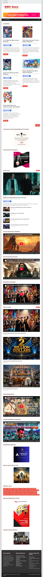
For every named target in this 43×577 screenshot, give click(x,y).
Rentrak (18, 493)
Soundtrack (35, 493)
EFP (35, 490)
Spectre (5, 494)
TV (3, 38)
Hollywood (11, 491)
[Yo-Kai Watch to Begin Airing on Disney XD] (12, 32)
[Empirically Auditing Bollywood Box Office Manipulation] (6, 207)
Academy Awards (16, 488)
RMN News (18, 564)
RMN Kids (18, 559)
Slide (6, 196)
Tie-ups (27, 69)
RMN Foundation (19, 565)
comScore (18, 490)
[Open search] (39, 20)
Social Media (28, 493)
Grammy (7, 491)
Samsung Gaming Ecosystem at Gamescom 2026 (19, 224)
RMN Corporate (19, 563)
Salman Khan (22, 493)
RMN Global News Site (20, 555)
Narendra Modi (34, 491)
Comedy (14, 490)
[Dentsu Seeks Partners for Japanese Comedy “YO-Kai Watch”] (12, 97)
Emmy (37, 490)
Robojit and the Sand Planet (21, 560)
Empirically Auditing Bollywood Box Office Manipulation (20, 207)
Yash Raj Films (33, 494)
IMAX (15, 491)
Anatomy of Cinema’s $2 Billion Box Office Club (12, 361)
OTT (3, 196)
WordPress (34, 574)
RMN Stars (11, 43)
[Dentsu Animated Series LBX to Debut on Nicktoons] (31, 63)
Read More (5, 54)
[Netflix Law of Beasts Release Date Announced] (21, 173)
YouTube (37, 494)
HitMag (38, 574)
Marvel (30, 491)
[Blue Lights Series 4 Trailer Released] (6, 213)
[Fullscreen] (38, 253)
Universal (13, 494)
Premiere (14, 493)
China (11, 490)
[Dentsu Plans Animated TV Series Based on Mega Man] (31, 32)
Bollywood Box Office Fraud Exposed (10, 388)
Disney (27, 490)
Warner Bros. (25, 494)
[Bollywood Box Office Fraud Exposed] (21, 375)
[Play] (4, 253)
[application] (21, 243)
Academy (5, 488)
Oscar (8, 493)
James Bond (21, 491)
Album (23, 488)
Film (4, 491)
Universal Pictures (19, 494)
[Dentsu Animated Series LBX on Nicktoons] (12, 64)
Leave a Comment (16, 43)
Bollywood (34, 488)
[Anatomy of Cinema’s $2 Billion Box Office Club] (21, 348)
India (18, 491)
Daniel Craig (23, 490)
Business (23, 69)
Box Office (5, 490)
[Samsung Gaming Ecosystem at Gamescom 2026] (6, 224)
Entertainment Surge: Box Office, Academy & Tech (19, 219)
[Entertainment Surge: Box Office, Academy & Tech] (6, 219)
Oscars (11, 493)
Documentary (31, 490)
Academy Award (10, 488)
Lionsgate (25, 491)
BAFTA (30, 488)
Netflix (5, 493)
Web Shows (31, 69)
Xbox (29, 494)
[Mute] (36, 253)
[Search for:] (21, 125)
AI (20, 488)
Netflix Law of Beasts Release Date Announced (14, 197)
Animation (26, 488)
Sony (31, 493)
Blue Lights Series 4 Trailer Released (17, 213)
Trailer (8, 494)
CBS (8, 490)
